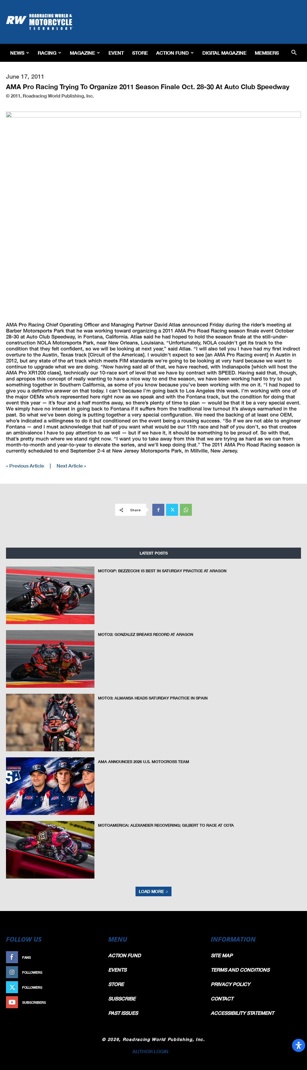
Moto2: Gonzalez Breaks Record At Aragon (145, 634)
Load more (151, 891)
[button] (294, 53)
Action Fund (172, 53)
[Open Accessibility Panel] (298, 1045)
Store (140, 53)
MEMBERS (267, 53)
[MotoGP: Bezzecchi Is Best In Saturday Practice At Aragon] (50, 595)
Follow (89, 972)
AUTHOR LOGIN (150, 1051)
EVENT (116, 53)
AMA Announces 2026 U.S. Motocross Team (143, 761)
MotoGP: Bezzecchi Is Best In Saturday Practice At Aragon (162, 570)
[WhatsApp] (186, 510)
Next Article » (71, 465)
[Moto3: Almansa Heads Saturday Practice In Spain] (50, 722)
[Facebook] (158, 510)
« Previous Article (25, 465)
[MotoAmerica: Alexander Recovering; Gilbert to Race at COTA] (50, 850)
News (17, 53)
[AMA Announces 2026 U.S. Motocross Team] (50, 786)
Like (92, 957)
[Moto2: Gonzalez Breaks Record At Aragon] (50, 659)
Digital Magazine (224, 53)
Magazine (82, 53)
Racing (47, 53)
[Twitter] (172, 510)
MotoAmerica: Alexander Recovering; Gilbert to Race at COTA (166, 825)
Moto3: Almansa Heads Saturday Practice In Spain (152, 698)
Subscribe (86, 1002)
